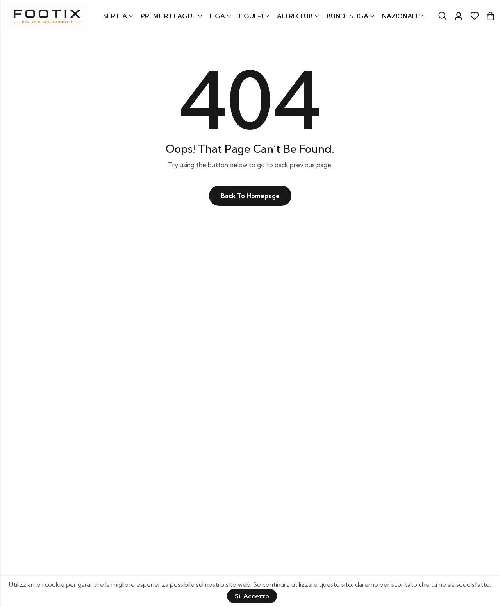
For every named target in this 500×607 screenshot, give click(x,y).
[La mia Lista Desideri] (475, 16)
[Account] (458, 16)
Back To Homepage (250, 196)
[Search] (442, 16)
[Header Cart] (490, 16)
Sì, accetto (252, 596)
